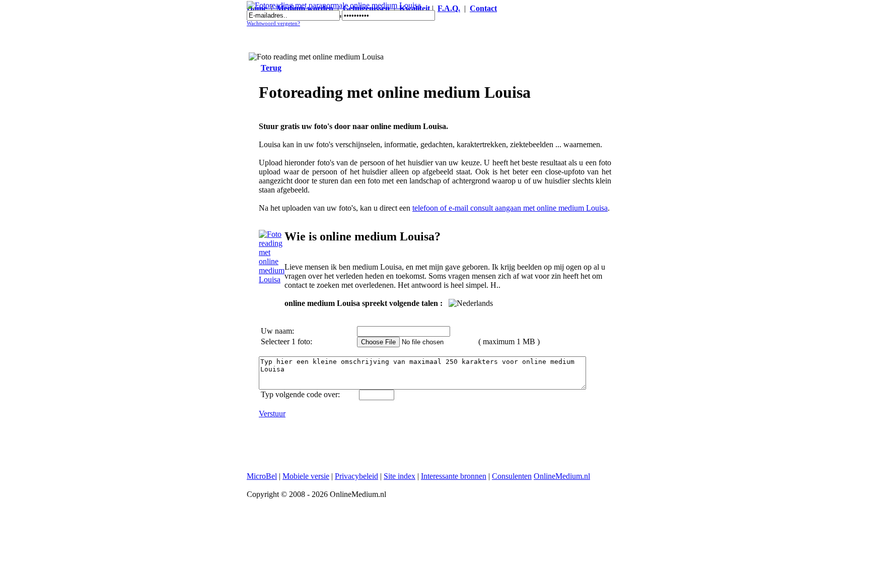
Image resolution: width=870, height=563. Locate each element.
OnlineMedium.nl (562, 476)
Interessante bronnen (453, 476)
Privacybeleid (356, 476)
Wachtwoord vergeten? (273, 23)
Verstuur (272, 413)
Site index (399, 476)
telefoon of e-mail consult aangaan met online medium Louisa (510, 208)
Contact (483, 8)
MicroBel (262, 476)
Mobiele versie (305, 476)
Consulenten (512, 476)
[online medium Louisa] (271, 279)
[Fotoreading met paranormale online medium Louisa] (334, 5)
